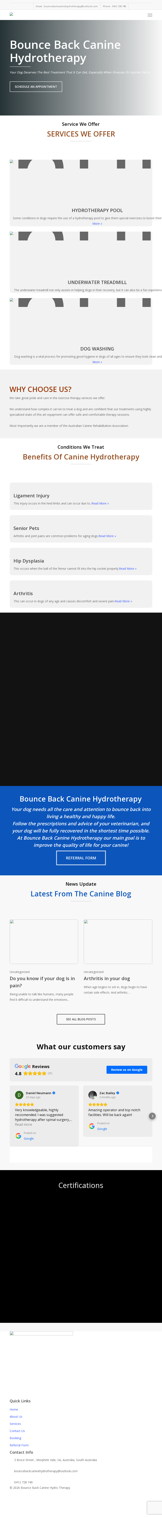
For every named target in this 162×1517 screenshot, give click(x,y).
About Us (16, 1417)
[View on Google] (19, 1095)
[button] (150, 15)
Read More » (100, 503)
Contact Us (17, 1431)
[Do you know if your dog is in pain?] (44, 961)
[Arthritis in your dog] (118, 957)
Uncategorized (20, 972)
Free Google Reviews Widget (82, 1153)
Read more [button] (23, 1124)
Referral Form (19, 1445)
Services (15, 1424)
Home (14, 1409)
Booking (15, 1438)
